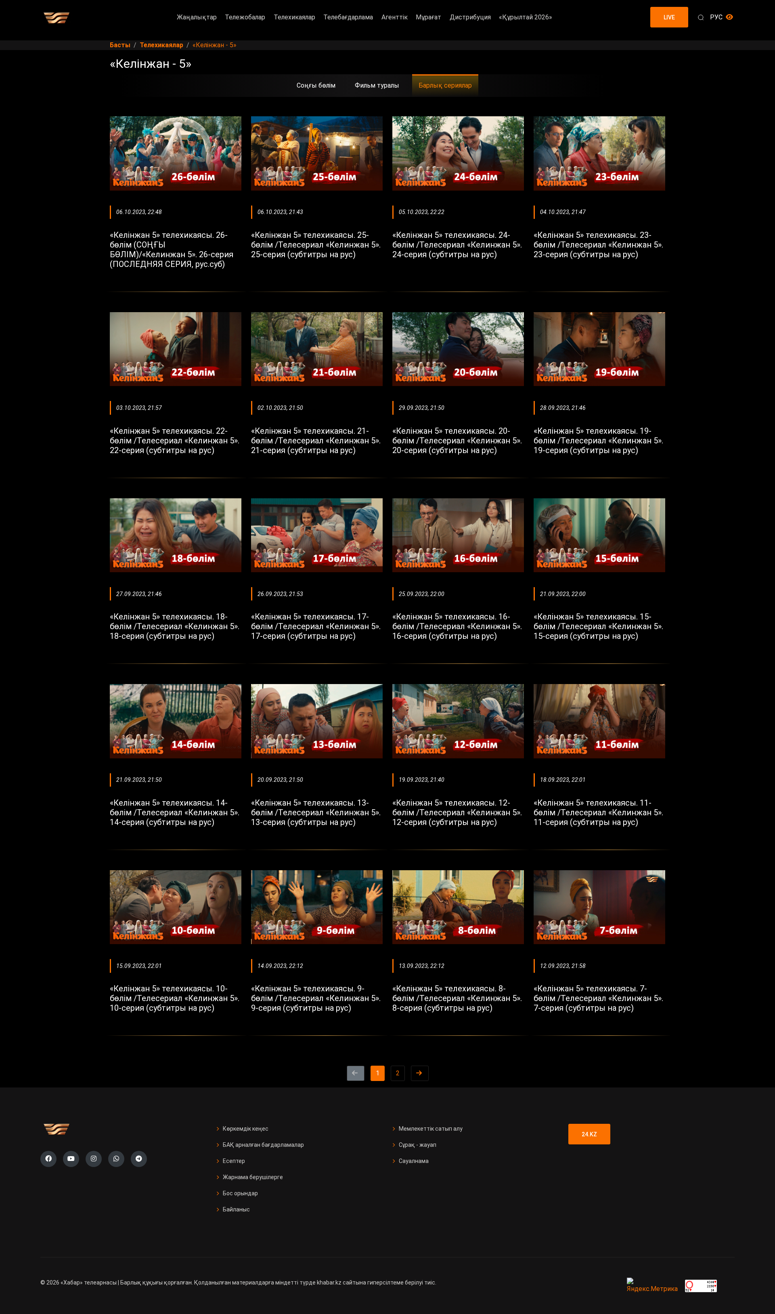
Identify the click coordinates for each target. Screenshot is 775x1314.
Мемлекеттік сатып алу (431, 1128)
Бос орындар (240, 1193)
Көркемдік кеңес (245, 1128)
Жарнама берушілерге (253, 1177)
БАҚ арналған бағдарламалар (263, 1145)
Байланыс (236, 1209)
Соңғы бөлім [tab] (316, 85)
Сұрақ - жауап (417, 1145)
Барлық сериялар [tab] (445, 85)
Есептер (234, 1161)
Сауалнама (414, 1161)
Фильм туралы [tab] (377, 85)
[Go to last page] (420, 1073)
